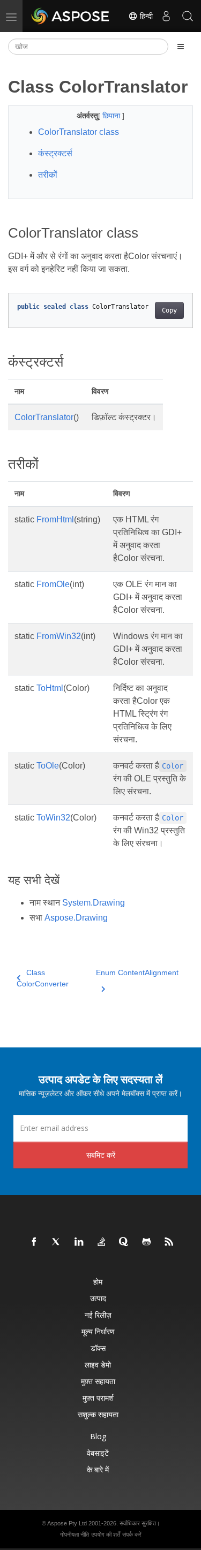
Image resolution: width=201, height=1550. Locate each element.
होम (97, 1282)
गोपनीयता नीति (74, 1534)
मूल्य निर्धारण (98, 1331)
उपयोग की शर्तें (105, 1534)
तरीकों (47, 174)
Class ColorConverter (43, 978)
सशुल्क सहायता (98, 1414)
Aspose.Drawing (76, 917)
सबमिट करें (100, 1155)
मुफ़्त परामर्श (98, 1398)
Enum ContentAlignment (137, 972)
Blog (98, 1436)
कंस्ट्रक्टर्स (55, 153)
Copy (169, 310)
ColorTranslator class (78, 131)
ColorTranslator (43, 417)
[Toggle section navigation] (180, 46)
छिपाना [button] (112, 115)
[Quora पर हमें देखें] (124, 1242)
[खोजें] (187, 16)
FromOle (53, 584)
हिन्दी (145, 16)
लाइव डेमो (98, 1364)
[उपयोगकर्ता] (166, 16)
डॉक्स (98, 1348)
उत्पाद (98, 1298)
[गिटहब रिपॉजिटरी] (147, 1242)
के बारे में (98, 1469)
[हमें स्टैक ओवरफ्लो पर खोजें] (102, 1242)
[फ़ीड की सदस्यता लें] (169, 1242)
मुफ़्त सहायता (98, 1381)
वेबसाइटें (98, 1453)
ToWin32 (53, 817)
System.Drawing (93, 902)
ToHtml (49, 688)
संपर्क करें (132, 1534)
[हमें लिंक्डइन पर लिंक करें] (79, 1242)
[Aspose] (71, 16)
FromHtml (55, 519)
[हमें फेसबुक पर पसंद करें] (34, 1242)
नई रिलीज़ (98, 1315)
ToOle (47, 765)
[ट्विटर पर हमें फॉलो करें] (57, 1242)
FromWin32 (58, 636)
